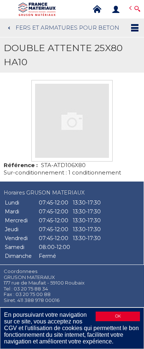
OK (118, 316)
